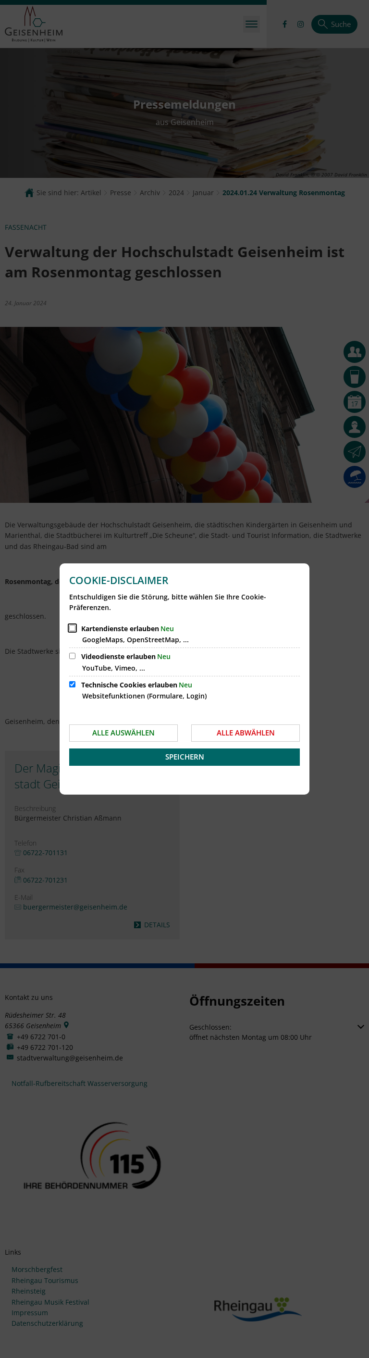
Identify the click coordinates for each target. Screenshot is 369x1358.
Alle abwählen (246, 732)
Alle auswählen (123, 732)
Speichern (184, 756)
